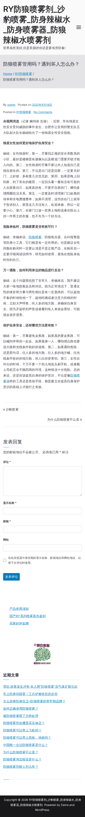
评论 (7, 462)
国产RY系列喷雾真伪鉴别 (27, 616)
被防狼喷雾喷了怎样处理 (20, 716)
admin (11, 104)
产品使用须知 (19, 609)
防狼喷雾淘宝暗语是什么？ (22, 759)
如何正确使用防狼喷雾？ (20, 708)
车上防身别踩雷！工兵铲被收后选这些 (30, 694)
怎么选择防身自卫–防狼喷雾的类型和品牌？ (34, 701)
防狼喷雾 (35, 237)
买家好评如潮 (19, 623)
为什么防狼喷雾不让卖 (63, 419)
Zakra (65, 805)
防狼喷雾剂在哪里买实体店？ (24, 723)
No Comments (43, 112)
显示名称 (10, 502)
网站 (6, 539)
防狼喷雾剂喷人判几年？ (20, 767)
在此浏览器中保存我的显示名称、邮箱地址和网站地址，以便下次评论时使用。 (44, 560)
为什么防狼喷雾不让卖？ (20, 752)
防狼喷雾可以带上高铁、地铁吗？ (27, 738)
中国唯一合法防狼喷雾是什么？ (25, 745)
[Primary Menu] (79, 27)
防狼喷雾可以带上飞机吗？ (22, 730)
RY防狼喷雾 (23, 112)
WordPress (42, 809)
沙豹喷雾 (12, 409)
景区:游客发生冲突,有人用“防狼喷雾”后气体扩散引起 (40, 687)
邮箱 (7, 521)
